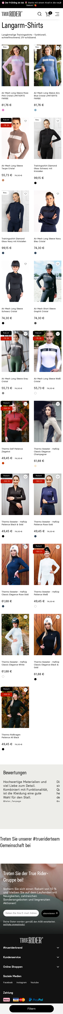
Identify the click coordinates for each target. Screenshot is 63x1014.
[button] (59, 13)
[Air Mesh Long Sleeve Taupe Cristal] (15, 138)
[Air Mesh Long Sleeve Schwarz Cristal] (15, 281)
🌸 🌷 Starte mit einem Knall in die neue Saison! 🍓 (31, 3)
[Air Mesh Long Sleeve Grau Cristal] (15, 351)
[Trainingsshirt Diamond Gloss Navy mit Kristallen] (15, 211)
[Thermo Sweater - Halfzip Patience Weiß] (47, 564)
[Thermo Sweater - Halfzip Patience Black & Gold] (15, 494)
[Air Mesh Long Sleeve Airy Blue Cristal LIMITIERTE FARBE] (47, 65)
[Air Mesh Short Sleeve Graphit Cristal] (47, 281)
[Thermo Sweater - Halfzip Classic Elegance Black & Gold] (47, 634)
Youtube (35, 982)
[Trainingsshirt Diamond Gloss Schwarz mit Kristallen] (47, 138)
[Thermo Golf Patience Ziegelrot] (15, 421)
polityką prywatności (14, 924)
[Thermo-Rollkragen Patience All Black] (15, 707)
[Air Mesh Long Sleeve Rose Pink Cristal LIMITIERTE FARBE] (15, 65)
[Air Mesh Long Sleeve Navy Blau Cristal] (47, 211)
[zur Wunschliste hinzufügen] (25, 48)
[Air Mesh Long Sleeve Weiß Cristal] (47, 351)
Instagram (21, 982)
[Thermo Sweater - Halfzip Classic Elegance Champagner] (47, 421)
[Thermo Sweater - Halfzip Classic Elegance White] (15, 634)
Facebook (8, 982)
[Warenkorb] (49, 13)
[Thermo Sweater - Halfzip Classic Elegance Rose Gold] (15, 564)
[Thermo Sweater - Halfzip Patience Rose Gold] (47, 494)
